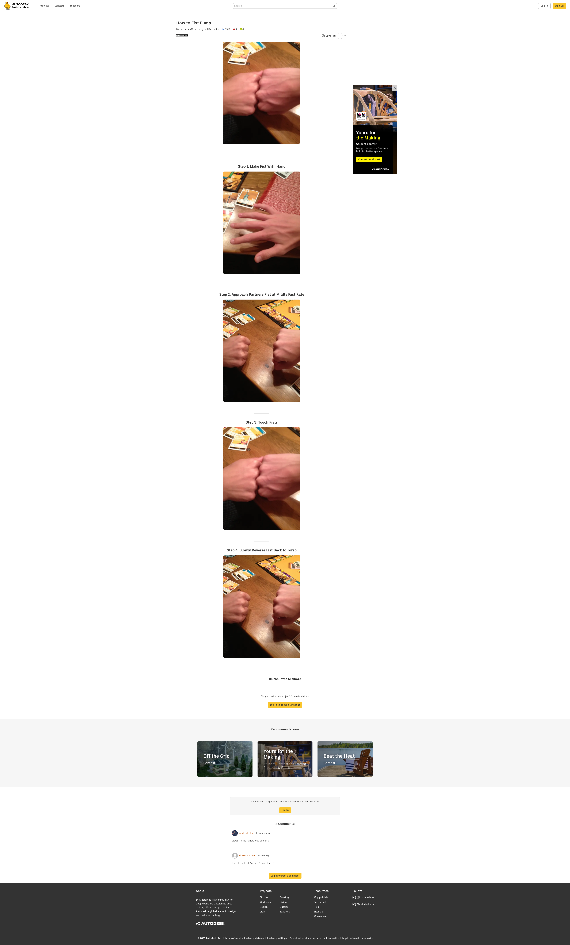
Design (264, 907)
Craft (262, 911)
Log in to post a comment (285, 875)
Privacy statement (256, 938)
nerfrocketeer (246, 833)
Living (200, 29)
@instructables (365, 897)
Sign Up (559, 6)
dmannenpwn (247, 855)
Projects (44, 5)
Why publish (321, 897)
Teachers (75, 5)
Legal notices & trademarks (357, 938)
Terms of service (234, 938)
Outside (284, 907)
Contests (59, 5)
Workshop (265, 902)
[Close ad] (394, 88)
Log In (544, 6)
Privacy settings (278, 938)
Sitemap (318, 911)
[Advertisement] (375, 129)
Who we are (320, 916)
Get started (320, 902)
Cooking (284, 897)
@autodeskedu (365, 904)
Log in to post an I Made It (285, 704)
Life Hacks (213, 29)
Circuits (264, 897)
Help (316, 907)
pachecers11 (186, 29)
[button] (344, 36)
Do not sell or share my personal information (314, 938)
